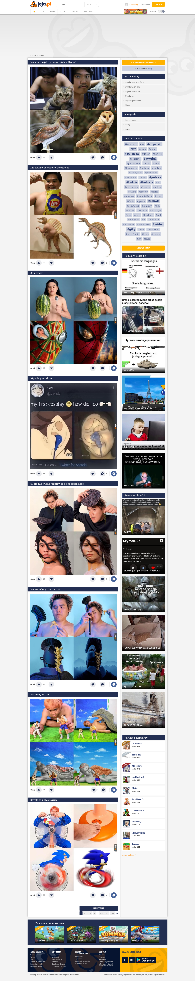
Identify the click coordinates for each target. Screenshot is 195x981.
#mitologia (155, 210)
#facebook (148, 215)
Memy (52, 12)
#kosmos (145, 187)
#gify (131, 229)
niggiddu (136, 754)
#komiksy (147, 205)
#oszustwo (135, 158)
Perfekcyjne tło (39, 694)
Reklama (102, 957)
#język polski (151, 172)
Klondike (55, 962)
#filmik (130, 201)
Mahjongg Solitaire (36, 966)
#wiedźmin (130, 177)
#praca (156, 163)
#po (143, 219)
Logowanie (78, 959)
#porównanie (133, 163)
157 (106, 913)
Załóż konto (145, 5)
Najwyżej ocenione (133, 100)
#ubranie (155, 234)
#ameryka (129, 196)
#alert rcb (157, 153)
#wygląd (150, 158)
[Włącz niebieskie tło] (163, 11)
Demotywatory (131, 120)
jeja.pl (33, 56)
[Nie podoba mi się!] (55, 157)
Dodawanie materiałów (82, 961)
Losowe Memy (143, 248)
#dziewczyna (131, 187)
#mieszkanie (132, 234)
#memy (142, 149)
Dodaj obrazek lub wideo (143, 62)
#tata (142, 144)
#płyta (147, 238)
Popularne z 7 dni (132, 87)
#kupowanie (131, 168)
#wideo (158, 224)
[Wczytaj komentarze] (105, 790)
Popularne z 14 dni (132, 91)
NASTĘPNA (98, 908)
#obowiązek (133, 205)
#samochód (153, 229)
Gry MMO (56, 952)
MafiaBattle (55, 957)
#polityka (156, 168)
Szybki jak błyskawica (44, 800)
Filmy (63, 12)
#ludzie (131, 182)
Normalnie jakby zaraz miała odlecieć (53, 62)
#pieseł (142, 177)
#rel (158, 182)
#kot (139, 238)
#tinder (146, 153)
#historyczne (135, 172)
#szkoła (153, 201)
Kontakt (101, 955)
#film (157, 205)
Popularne (129, 96)
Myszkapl (137, 765)
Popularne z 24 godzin (134, 82)
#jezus (146, 163)
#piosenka (153, 219)
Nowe (127, 105)
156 (101, 913)
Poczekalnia (143, 69)
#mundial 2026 (144, 196)
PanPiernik (138, 799)
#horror (154, 191)
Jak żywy (36, 273)
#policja (157, 187)
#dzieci (158, 196)
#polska (155, 177)
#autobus (130, 210)
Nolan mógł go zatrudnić (45, 589)
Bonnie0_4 (137, 821)
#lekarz (132, 191)
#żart (158, 215)
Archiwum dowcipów (37, 962)
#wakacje (144, 168)
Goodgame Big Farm (59, 966)
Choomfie (136, 743)
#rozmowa (128, 224)
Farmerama (56, 955)
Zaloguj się (133, 5)
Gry (42, 12)
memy (41, 56)
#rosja (137, 215)
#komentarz (131, 144)
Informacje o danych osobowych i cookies (106, 964)
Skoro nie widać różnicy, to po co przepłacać (57, 483)
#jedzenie (142, 210)
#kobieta (146, 182)
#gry (133, 148)
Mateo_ (135, 788)
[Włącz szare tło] (161, 11)
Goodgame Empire (58, 964)
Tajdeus (135, 844)
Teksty (32, 957)
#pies (128, 215)
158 (112, 913)
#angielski (154, 144)
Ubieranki (88, 12)
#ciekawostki (143, 224)
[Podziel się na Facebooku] (113, 157)
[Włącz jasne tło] (159, 11)
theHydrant (138, 777)
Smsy (32, 959)
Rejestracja (79, 956)
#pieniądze (133, 219)
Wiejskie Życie (57, 959)
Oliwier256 (138, 810)
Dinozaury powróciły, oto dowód (50, 167)
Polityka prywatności (106, 962)
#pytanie (141, 201)
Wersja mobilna (35, 955)
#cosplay (143, 191)
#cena (141, 229)
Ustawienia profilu (81, 963)
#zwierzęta (132, 153)
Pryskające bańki (36, 964)
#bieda (145, 234)
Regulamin (102, 959)
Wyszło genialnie (41, 378)
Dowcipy (74, 12)
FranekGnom (138, 832)
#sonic (152, 149)
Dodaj (158, 4)
